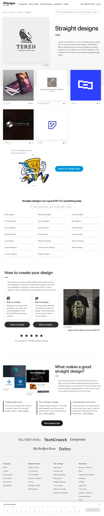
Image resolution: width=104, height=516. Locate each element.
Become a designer (85, 467)
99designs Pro (33, 489)
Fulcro (75, 103)
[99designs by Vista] (9, 4)
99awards (82, 478)
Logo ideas (82, 485)
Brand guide (58, 478)
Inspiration (58, 4)
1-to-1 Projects (33, 471)
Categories (23, 4)
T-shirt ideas (83, 489)
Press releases (8, 474)
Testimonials (7, 482)
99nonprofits (7, 485)
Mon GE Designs (44, 103)
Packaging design (60, 482)
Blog (80, 471)
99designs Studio (34, 485)
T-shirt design (58, 485)
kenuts (6, 389)
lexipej (30, 394)
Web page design (59, 474)
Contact (5, 471)
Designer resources (85, 493)
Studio (66, 4)
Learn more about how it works (82, 330)
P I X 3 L (8, 103)
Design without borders (86, 474)
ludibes (47, 65)
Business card (58, 471)
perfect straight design (91, 52)
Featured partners (85, 496)
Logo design (58, 467)
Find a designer (46, 4)
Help (80, 500)
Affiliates (82, 482)
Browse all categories (61, 493)
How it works (34, 4)
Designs (21, 12)
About (5, 467)
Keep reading (23, 411)
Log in (98, 4)
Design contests (33, 467)
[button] (100, 504)
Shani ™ (8, 143)
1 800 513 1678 (89, 4)
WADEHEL (68, 327)
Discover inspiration (35, 478)
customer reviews (41, 341)
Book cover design (60, 489)
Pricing (30, 482)
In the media (7, 478)
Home (5, 12)
